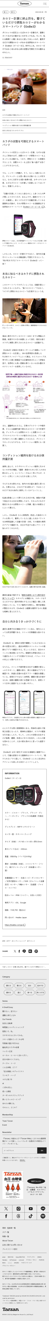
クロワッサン (31, 1257)
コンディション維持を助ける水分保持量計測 (16, 125)
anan (3, 1257)
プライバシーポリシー (8, 1266)
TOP (4, 967)
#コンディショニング (19, 941)
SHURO (16, 1263)
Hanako (4, 1260)
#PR (3, 941)
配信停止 (22, 1160)
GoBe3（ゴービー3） (32, 207)
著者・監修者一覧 (9, 1228)
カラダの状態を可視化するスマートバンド (15, 115)
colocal (21, 1260)
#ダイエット (31, 941)
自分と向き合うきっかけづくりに (13, 130)
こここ (10, 1263)
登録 (42, 1150)
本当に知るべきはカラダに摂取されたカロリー (17, 120)
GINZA (39, 1257)
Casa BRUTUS (20, 1257)
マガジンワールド (26, 1263)
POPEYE (41, 1260)
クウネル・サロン (31, 1260)
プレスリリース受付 (9, 1249)
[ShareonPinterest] (36, 951)
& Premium (13, 1260)
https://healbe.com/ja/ (14, 925)
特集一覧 (5, 1236)
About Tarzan (7, 1241)
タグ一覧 (5, 1232)
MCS (3, 1263)
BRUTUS (10, 1257)
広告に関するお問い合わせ (12, 1245)
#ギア (8, 941)
